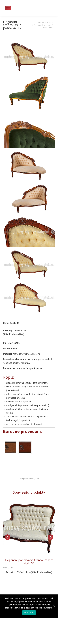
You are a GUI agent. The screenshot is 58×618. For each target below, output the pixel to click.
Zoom (24, 528)
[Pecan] (10, 447)
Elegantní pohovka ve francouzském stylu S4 (29, 561)
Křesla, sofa (34, 479)
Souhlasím (29, 612)
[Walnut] (25, 447)
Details (33, 528)
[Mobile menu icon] (8, 8)
